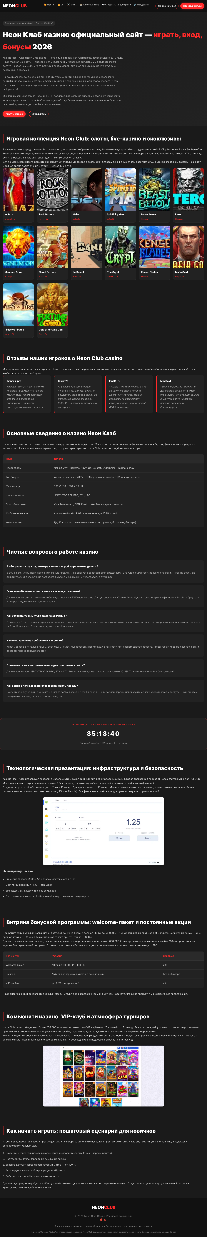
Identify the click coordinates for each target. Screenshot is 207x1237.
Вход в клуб (39, 113)
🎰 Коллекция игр (89, 4)
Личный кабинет (167, 6)
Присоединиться (192, 6)
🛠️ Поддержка (142, 4)
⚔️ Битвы (72, 4)
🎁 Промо (49, 4)
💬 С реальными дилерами (116, 4)
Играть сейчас (14, 113)
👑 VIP (60, 4)
